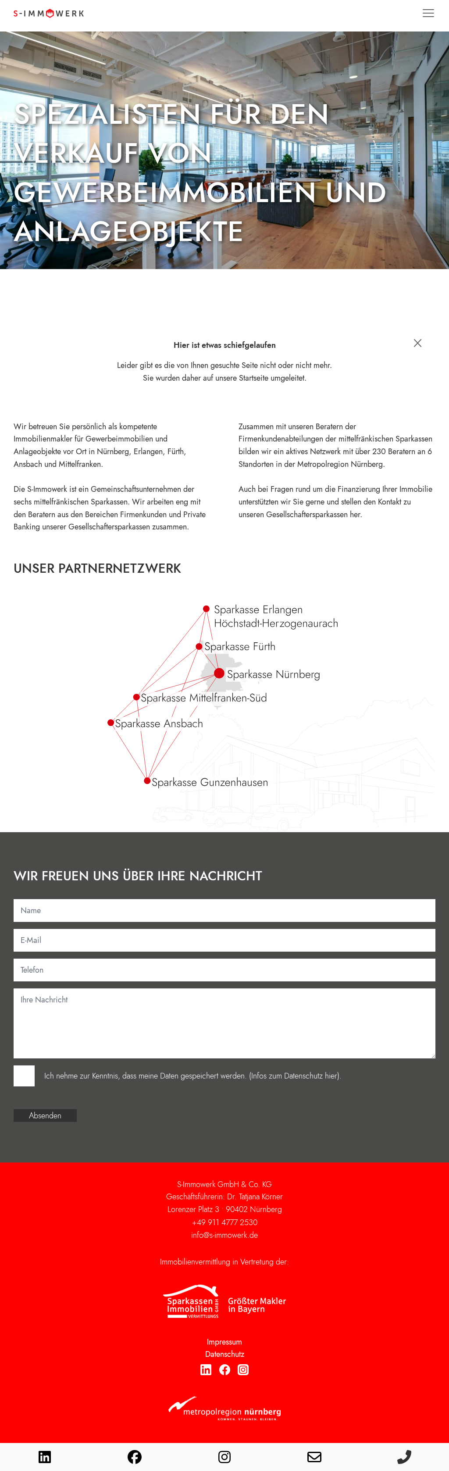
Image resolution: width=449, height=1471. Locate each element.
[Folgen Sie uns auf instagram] (224, 1457)
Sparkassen (109, 502)
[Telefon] (404, 1457)
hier (331, 1076)
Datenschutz (224, 1354)
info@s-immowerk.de (224, 1235)
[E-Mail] (314, 1457)
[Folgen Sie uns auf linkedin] (45, 1457)
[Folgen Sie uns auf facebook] (135, 1457)
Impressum (224, 1342)
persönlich (89, 426)
